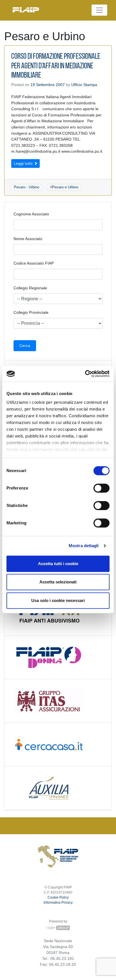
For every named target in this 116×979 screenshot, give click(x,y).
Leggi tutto (24, 163)
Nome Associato (28, 238)
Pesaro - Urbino (26, 187)
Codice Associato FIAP (34, 263)
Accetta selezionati (58, 581)
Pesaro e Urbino (65, 187)
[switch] (101, 488)
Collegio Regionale (30, 288)
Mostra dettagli (84, 545)
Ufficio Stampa (84, 84)
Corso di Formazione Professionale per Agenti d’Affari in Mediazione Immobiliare (55, 66)
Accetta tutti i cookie (58, 563)
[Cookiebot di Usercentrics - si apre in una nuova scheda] (85, 373)
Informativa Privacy (58, 902)
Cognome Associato (31, 214)
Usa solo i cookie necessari (58, 600)
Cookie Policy (58, 897)
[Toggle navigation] (99, 10)
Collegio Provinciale (31, 312)
